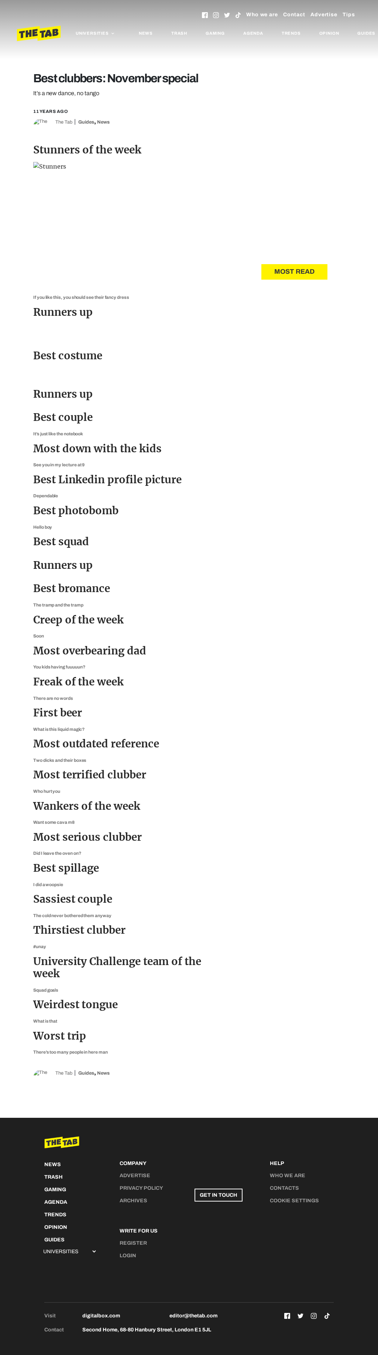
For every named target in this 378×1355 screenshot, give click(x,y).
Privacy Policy (141, 1188)
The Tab (63, 122)
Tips (349, 14)
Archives (133, 1200)
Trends (291, 33)
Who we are (262, 14)
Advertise (323, 14)
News (146, 33)
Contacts (284, 1188)
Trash (179, 33)
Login (128, 1255)
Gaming (215, 33)
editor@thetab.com (193, 1315)
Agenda (253, 33)
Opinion (329, 33)
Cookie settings (294, 1200)
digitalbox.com (101, 1315)
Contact (294, 14)
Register (133, 1243)
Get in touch (218, 1195)
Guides (86, 122)
